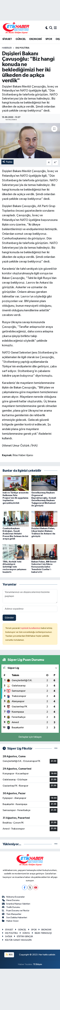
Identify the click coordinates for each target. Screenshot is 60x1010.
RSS (10, 954)
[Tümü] (55, 844)
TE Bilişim (37, 964)
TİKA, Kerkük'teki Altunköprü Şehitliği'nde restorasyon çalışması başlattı (14, 567)
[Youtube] (35, 887)
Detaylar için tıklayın (30, 737)
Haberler (7, 48)
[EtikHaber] (16, 28)
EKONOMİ (35, 39)
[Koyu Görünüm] (47, 28)
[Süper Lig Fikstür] (55, 748)
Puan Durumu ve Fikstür (17, 910)
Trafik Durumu (13, 907)
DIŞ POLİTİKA (22, 48)
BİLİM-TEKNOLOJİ (43, 933)
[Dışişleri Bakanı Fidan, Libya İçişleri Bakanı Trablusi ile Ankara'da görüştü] (44, 518)
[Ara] (50, 28)
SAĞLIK (8, 936)
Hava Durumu (13, 900)
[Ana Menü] (55, 28)
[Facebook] (24, 887)
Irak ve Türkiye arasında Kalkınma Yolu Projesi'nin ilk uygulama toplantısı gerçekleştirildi (15, 498)
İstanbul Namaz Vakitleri (18, 904)
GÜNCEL (21, 39)
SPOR (48, 39)
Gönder (9, 617)
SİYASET (7, 39)
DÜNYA (26, 933)
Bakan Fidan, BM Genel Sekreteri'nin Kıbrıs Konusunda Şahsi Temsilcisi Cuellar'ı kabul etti (43, 567)
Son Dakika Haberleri (16, 917)
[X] (30, 887)
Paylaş (9, 162)
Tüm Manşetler (13, 914)
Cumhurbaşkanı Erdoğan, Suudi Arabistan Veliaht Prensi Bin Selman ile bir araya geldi (15, 533)
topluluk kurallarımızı (30, 628)
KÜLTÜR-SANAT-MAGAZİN (18, 940)
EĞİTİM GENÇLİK (25, 936)
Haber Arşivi (12, 921)
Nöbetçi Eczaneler (15, 897)
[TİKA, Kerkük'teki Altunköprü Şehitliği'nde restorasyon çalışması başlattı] (16, 552)
